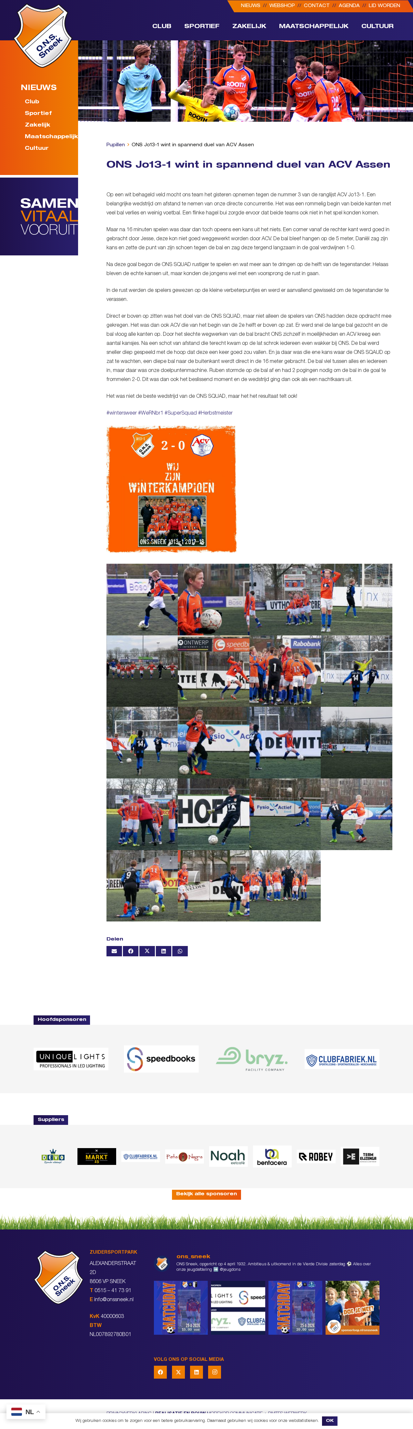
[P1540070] (142, 814)
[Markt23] (96, 1156)
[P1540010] (356, 814)
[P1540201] (142, 671)
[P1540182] (285, 886)
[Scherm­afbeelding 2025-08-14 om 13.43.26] (228, 1156)
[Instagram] (214, 1372)
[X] (178, 1372)
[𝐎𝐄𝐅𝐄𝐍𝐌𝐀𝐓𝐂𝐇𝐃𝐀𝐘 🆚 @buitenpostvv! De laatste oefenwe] (295, 1308)
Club (32, 102)
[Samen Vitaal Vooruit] (49, 216)
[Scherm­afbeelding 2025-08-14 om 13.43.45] (184, 1156)
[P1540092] (285, 599)
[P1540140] (142, 742)
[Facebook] (160, 1372)
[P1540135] (213, 742)
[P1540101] (285, 742)
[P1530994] (213, 671)
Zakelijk (37, 126)
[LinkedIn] (196, 1372)
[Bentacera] (272, 1156)
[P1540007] (142, 886)
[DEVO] (53, 1156)
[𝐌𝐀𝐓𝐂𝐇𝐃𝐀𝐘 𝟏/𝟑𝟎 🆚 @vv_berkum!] (181, 1308)
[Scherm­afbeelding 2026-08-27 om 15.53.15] (316, 1156)
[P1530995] (213, 886)
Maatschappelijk (47, 137)
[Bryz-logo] (251, 1059)
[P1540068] (213, 814)
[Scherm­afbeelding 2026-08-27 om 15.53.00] (71, 1059)
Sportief (38, 114)
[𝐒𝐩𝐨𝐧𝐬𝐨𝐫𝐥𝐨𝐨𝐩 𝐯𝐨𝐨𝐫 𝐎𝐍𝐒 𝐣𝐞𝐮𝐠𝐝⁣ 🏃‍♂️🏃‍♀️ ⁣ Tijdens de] (352, 1308)
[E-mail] (114, 951)
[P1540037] (213, 599)
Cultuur (37, 149)
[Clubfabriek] (140, 1156)
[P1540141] (356, 671)
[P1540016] (142, 599)
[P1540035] (285, 814)
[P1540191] (285, 671)
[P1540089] (356, 742)
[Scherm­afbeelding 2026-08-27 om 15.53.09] (342, 1059)
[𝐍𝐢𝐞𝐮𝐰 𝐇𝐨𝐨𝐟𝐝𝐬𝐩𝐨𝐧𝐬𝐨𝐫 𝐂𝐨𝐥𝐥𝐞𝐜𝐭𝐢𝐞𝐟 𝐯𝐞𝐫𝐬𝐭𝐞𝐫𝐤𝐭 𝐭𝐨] (238, 1308)
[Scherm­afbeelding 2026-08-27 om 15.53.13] (360, 1156)
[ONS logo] (43, 35)
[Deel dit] (130, 951)
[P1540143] (356, 599)
